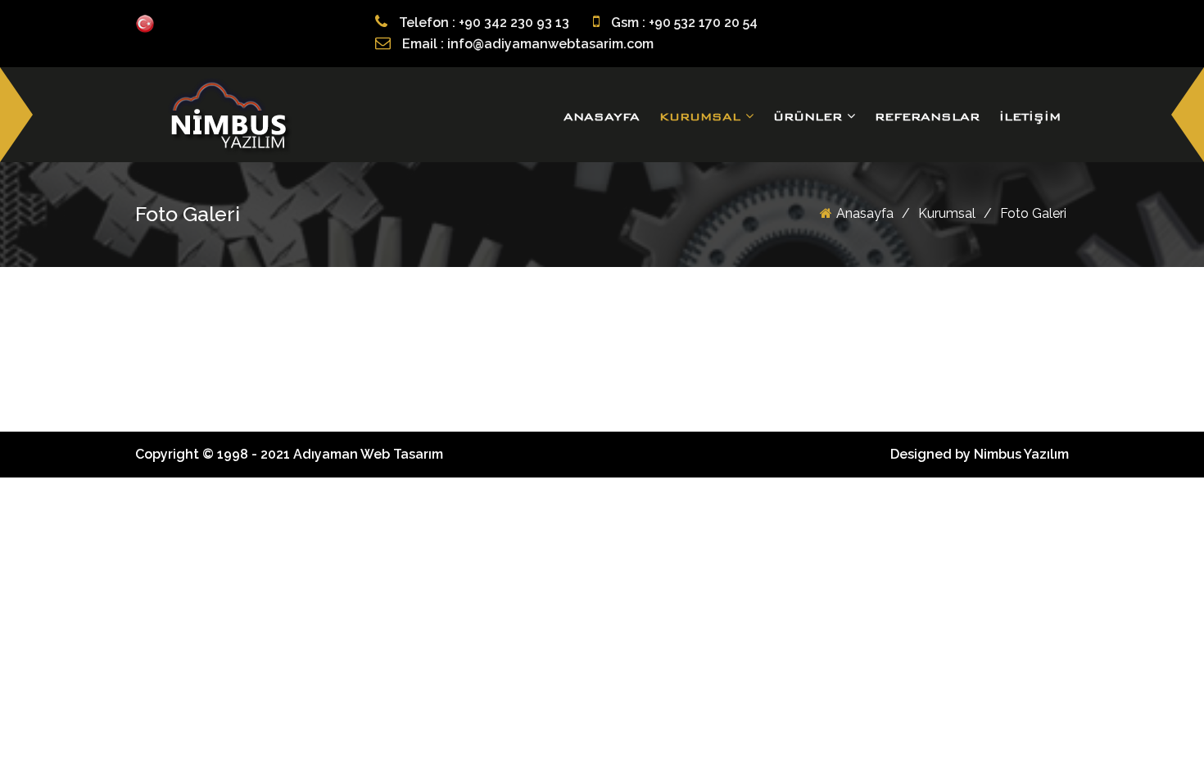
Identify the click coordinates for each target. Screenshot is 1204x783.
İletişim (1030, 117)
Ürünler (810, 117)
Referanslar (927, 117)
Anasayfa (602, 117)
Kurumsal (702, 117)
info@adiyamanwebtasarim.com (550, 44)
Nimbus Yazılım (1021, 454)
